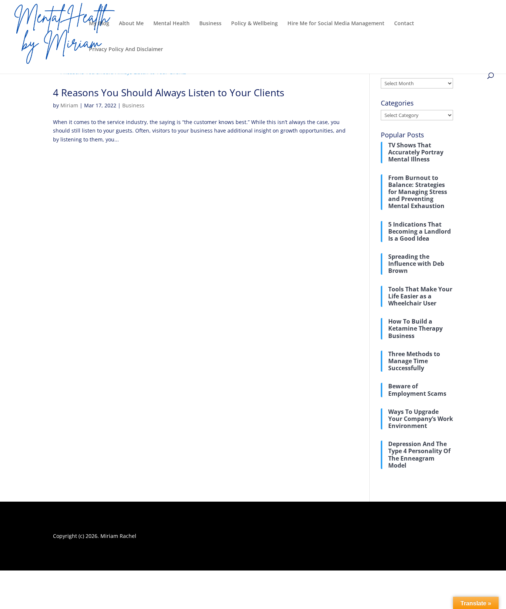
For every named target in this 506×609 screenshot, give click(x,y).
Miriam (69, 105)
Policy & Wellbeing (254, 24)
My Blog (99, 24)
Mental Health (171, 24)
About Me (131, 24)
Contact (404, 24)
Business (210, 24)
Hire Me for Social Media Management (336, 24)
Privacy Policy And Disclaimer (126, 50)
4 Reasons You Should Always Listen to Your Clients (168, 92)
